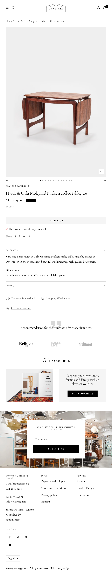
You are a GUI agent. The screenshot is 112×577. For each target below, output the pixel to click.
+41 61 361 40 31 (14, 496)
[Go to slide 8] (58, 180)
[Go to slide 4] (48, 180)
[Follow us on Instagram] (18, 537)
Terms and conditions (53, 488)
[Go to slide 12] (69, 180)
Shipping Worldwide (58, 298)
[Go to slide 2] (42, 180)
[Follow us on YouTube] (10, 545)
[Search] (13, 7)
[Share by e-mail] (29, 236)
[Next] (105, 180)
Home (9, 21)
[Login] (98, 7)
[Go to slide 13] (71, 180)
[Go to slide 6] (53, 180)
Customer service (21, 308)
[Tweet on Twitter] (24, 236)
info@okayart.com (16, 501)
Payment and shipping (53, 481)
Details (10, 286)
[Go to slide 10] (63, 180)
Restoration (83, 495)
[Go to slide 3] (45, 180)
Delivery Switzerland (23, 298)
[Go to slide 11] (66, 180)
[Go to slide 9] (61, 180)
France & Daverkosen (18, 186)
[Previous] (7, 180)
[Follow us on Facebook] (10, 537)
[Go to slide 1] (40, 180)
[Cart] (104, 7)
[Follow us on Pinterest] (26, 537)
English (11, 558)
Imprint (45, 501)
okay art (12, 568)
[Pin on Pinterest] (19, 236)
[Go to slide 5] (50, 180)
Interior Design (85, 488)
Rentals (81, 481)
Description (13, 250)
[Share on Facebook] (15, 236)
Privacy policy (49, 495)
